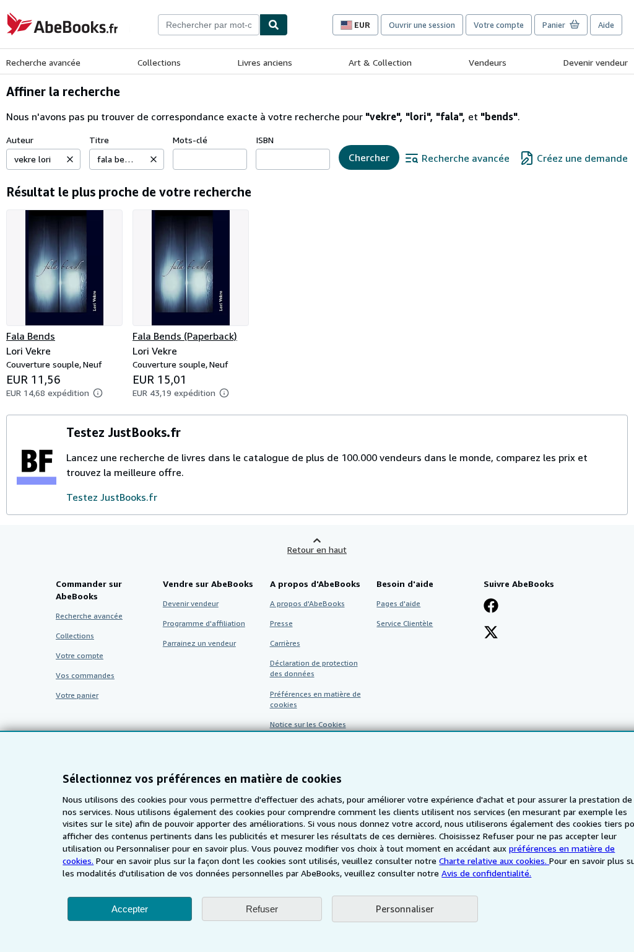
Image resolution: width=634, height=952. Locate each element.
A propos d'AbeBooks (307, 603)
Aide (606, 25)
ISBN (265, 139)
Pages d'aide (398, 603)
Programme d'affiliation (204, 623)
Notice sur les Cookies (308, 724)
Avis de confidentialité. (486, 873)
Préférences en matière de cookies (315, 699)
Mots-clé (190, 139)
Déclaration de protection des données (314, 668)
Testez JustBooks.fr (111, 497)
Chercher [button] (369, 157)
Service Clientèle (404, 623)
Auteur (19, 139)
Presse (281, 623)
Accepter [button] (129, 909)
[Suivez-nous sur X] (491, 633)
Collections (159, 62)
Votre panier (77, 695)
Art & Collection (380, 62)
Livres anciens (265, 62)
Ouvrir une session (422, 25)
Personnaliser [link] (405, 908)
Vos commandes (85, 675)
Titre (99, 139)
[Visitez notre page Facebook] (491, 607)
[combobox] (208, 24)
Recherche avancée (43, 62)
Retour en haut (317, 549)
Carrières (285, 643)
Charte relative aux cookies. (494, 860)
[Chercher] (273, 24)
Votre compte (499, 25)
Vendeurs (487, 62)
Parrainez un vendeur (199, 643)
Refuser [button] (262, 909)
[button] (70, 159)
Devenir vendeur (595, 62)
